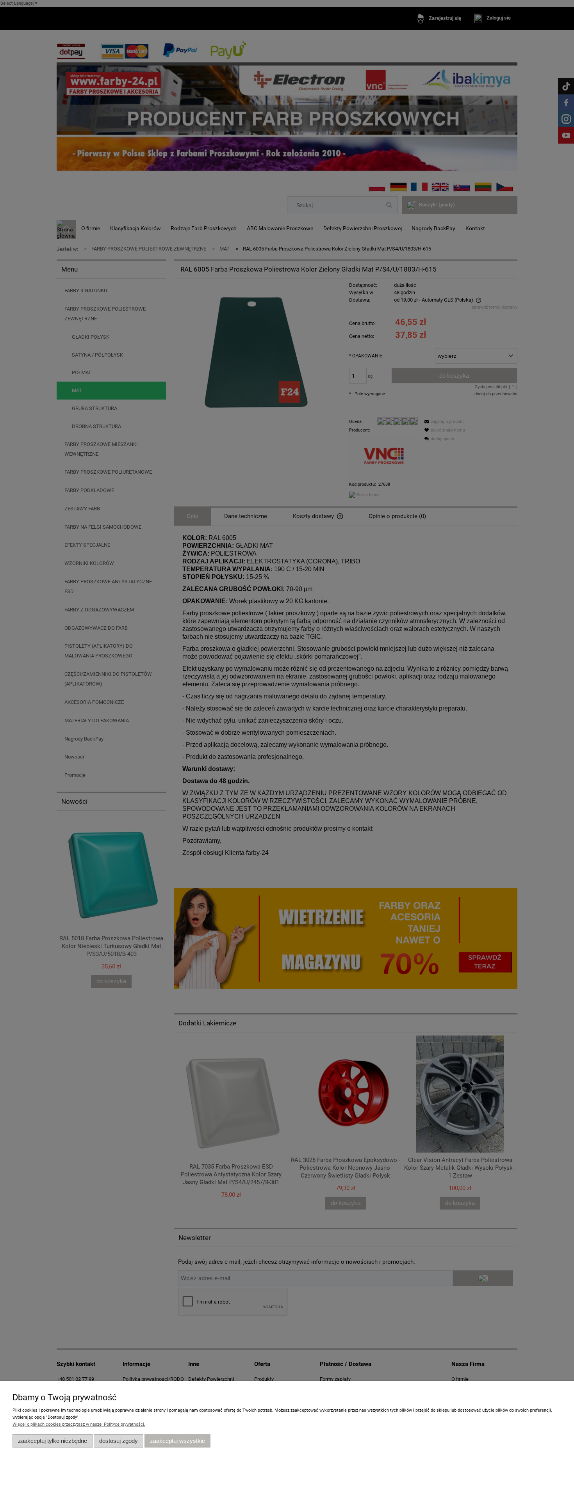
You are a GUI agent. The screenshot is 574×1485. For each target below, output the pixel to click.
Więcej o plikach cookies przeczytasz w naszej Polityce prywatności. (78, 1424)
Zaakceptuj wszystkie (177, 1440)
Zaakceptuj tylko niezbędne (52, 1440)
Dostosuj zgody (118, 1440)
